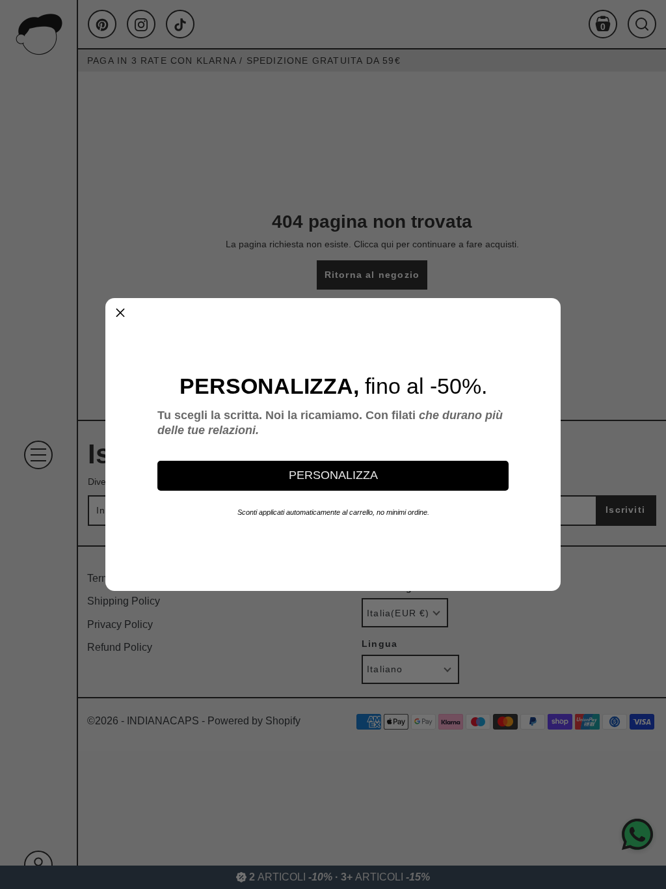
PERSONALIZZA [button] (333, 475)
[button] (120, 313)
